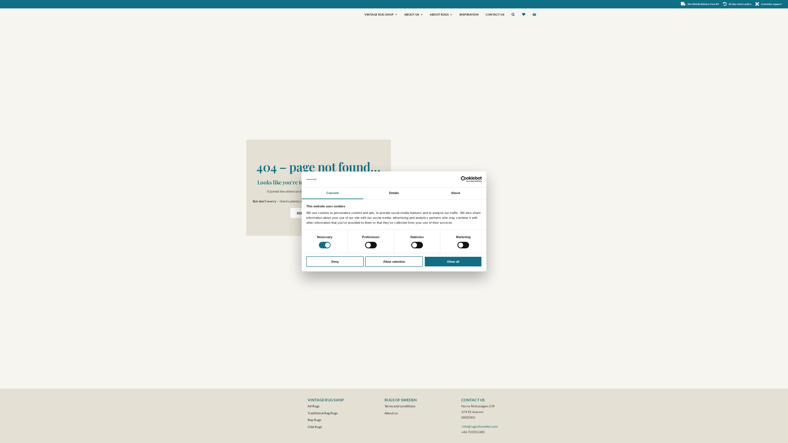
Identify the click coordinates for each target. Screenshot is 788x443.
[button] (513, 15)
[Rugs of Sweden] (266, 10)
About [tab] (455, 193)
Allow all (453, 261)
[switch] (371, 245)
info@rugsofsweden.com (479, 426)
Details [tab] (394, 193)
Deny (335, 261)
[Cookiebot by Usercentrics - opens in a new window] (464, 179)
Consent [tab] (332, 193)
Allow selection (394, 261)
